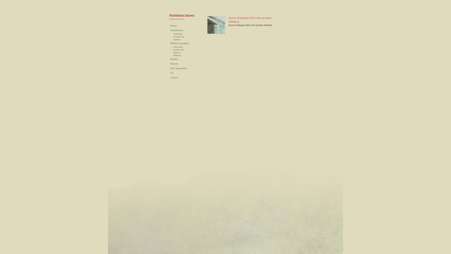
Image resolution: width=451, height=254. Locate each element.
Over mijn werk (178, 68)
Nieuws (174, 63)
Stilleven (177, 55)
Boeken (174, 59)
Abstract (177, 39)
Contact (174, 77)
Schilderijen (176, 30)
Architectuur (179, 36)
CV (171, 73)
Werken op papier (179, 43)
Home (173, 25)
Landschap (178, 33)
